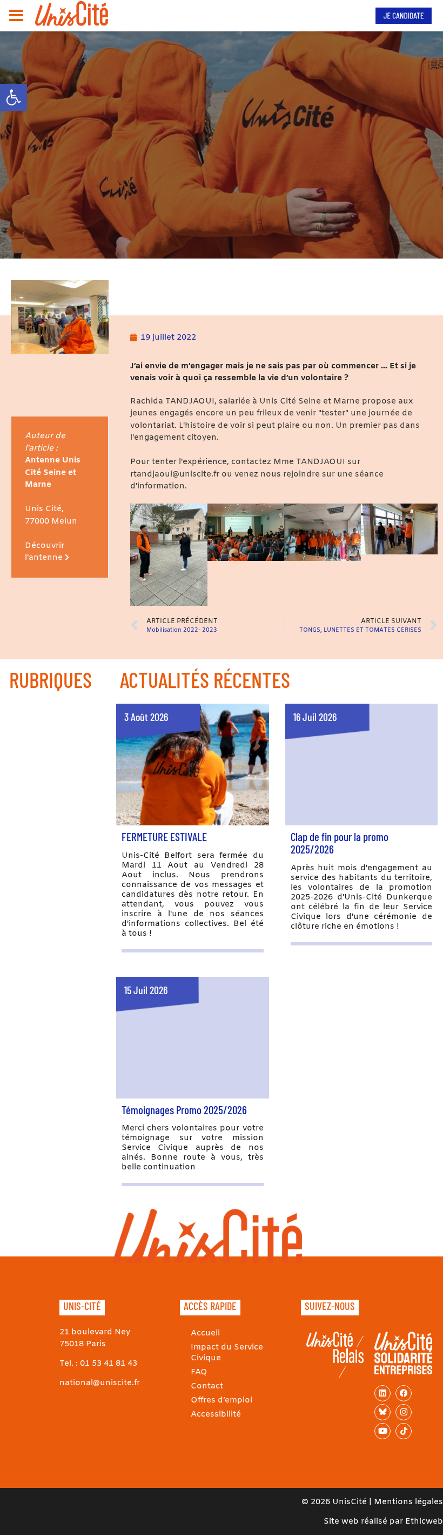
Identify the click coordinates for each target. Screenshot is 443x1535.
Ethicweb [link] (424, 1521)
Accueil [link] (205, 1333)
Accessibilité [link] (216, 1414)
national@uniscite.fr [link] (99, 1383)
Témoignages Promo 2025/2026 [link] (184, 1109)
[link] (13, 97)
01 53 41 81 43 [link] (108, 1363)
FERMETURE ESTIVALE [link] (164, 836)
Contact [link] (207, 1386)
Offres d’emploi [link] (221, 1400)
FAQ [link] (199, 1372)
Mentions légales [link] (408, 1502)
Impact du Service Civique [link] (227, 1353)
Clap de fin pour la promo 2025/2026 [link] (339, 843)
